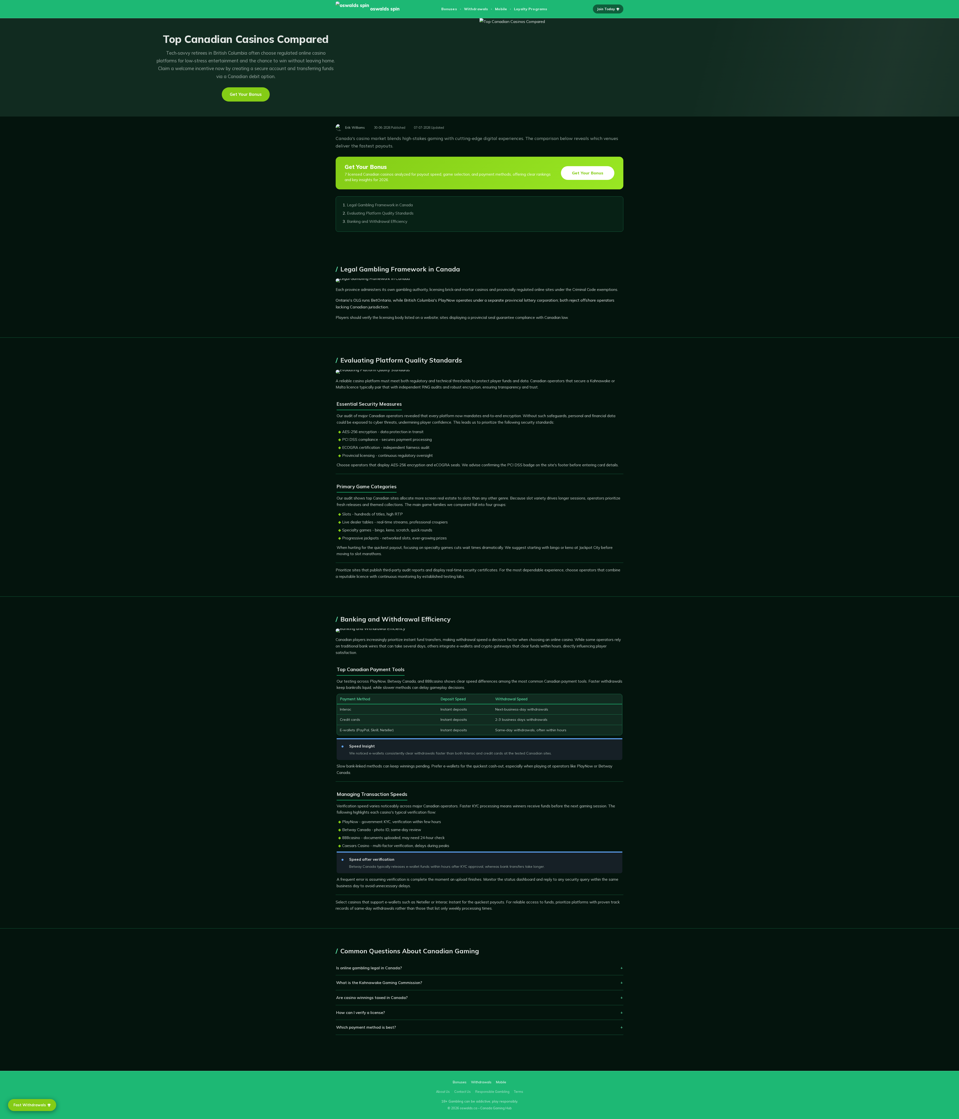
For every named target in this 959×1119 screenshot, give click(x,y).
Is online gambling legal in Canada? (369, 967)
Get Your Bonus (246, 94)
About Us (443, 1092)
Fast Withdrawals (29, 1105)
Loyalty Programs (530, 9)
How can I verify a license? (360, 1012)
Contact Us (462, 1092)
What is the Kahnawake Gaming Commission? (379, 982)
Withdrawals (476, 9)
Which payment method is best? (366, 1027)
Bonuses (449, 9)
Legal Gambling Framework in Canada (380, 205)
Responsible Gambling (492, 1092)
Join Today (606, 9)
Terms (518, 1092)
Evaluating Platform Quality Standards (380, 213)
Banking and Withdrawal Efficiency (377, 221)
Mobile (501, 9)
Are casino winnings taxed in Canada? (372, 997)
